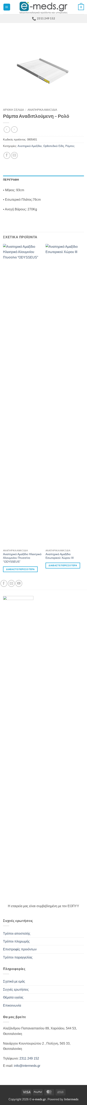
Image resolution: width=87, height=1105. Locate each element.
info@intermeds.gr (27, 1065)
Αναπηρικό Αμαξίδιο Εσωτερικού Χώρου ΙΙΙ (60, 555)
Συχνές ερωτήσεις (16, 989)
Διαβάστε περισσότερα (20, 569)
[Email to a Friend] (14, 155)
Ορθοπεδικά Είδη (53, 146)
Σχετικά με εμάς (14, 981)
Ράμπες (69, 146)
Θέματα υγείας (13, 997)
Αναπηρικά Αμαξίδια (42, 109)
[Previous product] (14, 129)
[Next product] (7, 129)
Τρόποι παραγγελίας (18, 957)
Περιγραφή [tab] (11, 179)
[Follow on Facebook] (3, 583)
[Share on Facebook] (6, 155)
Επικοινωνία (12, 1005)
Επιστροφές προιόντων (20, 949)
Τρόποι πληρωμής (16, 941)
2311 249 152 (29, 1058)
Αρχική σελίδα (13, 109)
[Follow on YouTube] (18, 583)
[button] (6, 7)
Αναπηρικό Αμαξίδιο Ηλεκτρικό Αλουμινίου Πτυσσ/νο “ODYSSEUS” (22, 557)
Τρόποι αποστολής (16, 933)
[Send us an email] (11, 583)
